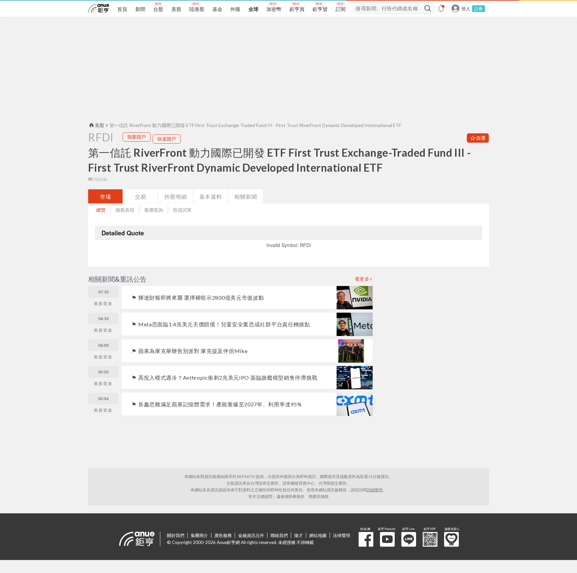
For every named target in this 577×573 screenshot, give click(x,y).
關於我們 (175, 535)
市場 (105, 196)
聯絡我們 (279, 535)
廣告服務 (223, 535)
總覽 (101, 210)
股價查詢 (153, 210)
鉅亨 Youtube (387, 539)
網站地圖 (318, 535)
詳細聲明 (375, 489)
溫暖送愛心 (451, 539)
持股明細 (175, 196)
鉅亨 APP (430, 539)
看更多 (362, 279)
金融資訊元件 (251, 535)
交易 (140, 196)
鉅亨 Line (408, 539)
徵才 (298, 535)
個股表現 (125, 210)
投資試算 (182, 210)
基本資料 (210, 196)
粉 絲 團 (366, 539)
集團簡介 (199, 535)
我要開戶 (136, 137)
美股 (99, 125)
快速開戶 (166, 139)
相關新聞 (245, 196)
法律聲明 (341, 535)
